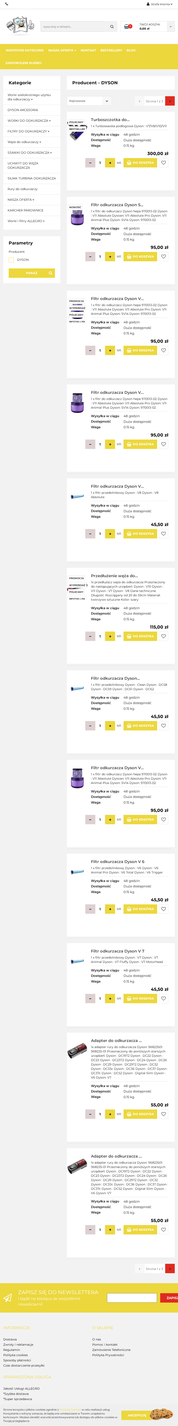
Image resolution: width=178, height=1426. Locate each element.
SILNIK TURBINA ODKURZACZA (32, 178)
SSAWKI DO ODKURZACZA (29, 153)
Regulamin (11, 1350)
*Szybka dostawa (16, 1394)
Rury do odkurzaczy (23, 189)
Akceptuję (137, 1415)
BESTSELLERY (111, 50)
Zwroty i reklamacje (18, 1345)
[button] (16, 1328)
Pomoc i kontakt (105, 1345)
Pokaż (31, 273)
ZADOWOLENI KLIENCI (23, 63)
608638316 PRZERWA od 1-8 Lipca (7, 4)
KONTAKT (88, 50)
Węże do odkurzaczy (24, 142)
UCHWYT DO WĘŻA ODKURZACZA (23, 165)
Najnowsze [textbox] (77, 101)
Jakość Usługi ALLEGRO (21, 1389)
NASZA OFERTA (20, 200)
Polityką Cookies (70, 1409)
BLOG (131, 50)
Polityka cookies (15, 1355)
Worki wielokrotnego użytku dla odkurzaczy (29, 97)
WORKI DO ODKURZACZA (28, 121)
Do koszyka (143, 163)
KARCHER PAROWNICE (25, 210)
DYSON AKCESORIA (23, 110)
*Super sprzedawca (17, 1399)
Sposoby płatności (17, 1360)
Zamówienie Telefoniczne (111, 1350)
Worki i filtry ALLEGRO (25, 221)
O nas (96, 1339)
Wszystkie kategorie (25, 50)
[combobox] (89, 101)
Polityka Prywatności (108, 1355)
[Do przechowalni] (163, 162)
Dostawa (10, 1339)
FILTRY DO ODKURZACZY (28, 131)
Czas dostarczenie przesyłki (23, 1365)
